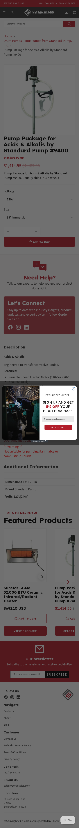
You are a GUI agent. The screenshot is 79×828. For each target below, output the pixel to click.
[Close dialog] (73, 388)
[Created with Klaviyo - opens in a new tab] (39, 441)
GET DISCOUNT (58, 427)
